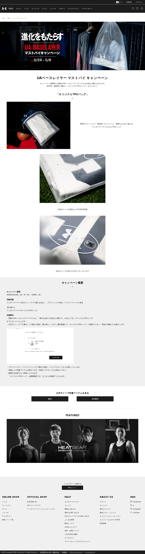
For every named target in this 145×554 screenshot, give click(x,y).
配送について (69, 523)
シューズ (53, 8)
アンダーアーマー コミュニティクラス (41, 509)
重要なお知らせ (70, 509)
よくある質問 (69, 520)
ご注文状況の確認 (71, 534)
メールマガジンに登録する (72, 484)
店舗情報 (129, 2)
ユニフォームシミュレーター (110, 516)
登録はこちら (72, 487)
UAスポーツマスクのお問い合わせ (77, 516)
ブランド (103, 502)
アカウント (139, 2)
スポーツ (62, 8)
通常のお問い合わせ (72, 512)
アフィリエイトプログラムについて (77, 541)
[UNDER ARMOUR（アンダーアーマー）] (4, 9)
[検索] (133, 8)
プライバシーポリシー (76, 552)
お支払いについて (71, 527)
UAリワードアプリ (34, 505)
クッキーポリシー (90, 552)
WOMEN (95, 399)
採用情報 (103, 523)
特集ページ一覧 (7, 520)
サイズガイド (69, 538)
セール (18, 8)
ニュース (68, 505)
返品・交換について (72, 530)
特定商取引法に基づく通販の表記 (49, 552)
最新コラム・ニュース (108, 512)
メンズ (26, 8)
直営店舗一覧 (32, 502)
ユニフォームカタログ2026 (110, 520)
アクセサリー (7, 516)
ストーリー (104, 505)
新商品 (11, 8)
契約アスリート (105, 509)
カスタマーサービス (72, 502)
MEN (50, 399)
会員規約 (64, 552)
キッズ (44, 8)
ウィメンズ (35, 8)
